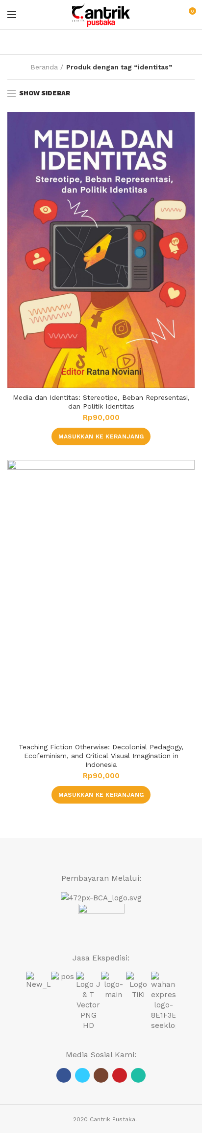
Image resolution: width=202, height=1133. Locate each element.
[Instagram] (101, 1075)
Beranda (44, 67)
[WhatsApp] (138, 1075)
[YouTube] (119, 1075)
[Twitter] (82, 1075)
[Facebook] (63, 1075)
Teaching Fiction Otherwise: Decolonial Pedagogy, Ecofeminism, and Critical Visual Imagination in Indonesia (101, 755)
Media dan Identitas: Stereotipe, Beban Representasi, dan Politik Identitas (101, 401)
